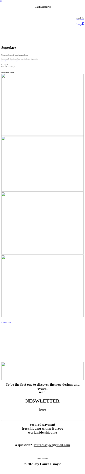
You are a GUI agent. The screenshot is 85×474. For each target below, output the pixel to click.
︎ (1, 1)
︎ (82, 7)
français (80, 24)
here (42, 409)
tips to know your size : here (9, 61)
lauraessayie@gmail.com (52, 445)
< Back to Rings (6, 322)
